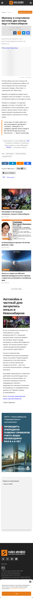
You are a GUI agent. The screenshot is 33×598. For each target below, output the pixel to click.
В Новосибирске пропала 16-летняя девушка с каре (16, 243)
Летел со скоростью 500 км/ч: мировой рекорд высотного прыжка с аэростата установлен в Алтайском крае (16, 276)
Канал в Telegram (9, 173)
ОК (17, 594)
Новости (9, 12)
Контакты (4, 564)
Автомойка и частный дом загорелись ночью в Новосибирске (16, 213)
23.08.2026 (6, 216)
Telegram (9, 147)
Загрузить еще (16, 289)
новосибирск (9, 153)
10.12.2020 (12, 28)
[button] (30, 582)
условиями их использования (17, 588)
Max (28, 141)
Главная (4, 12)
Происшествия (7, 156)
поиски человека (21, 153)
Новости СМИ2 (7, 484)
